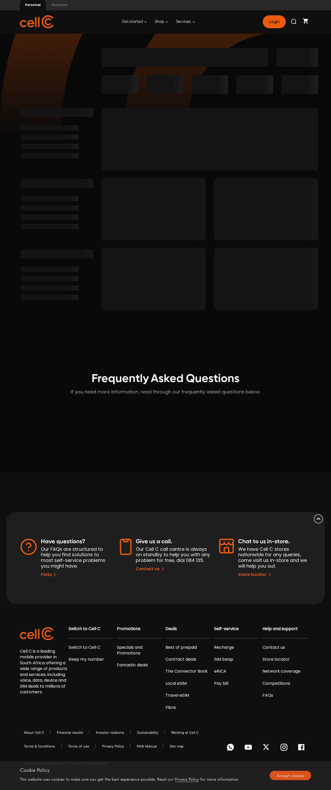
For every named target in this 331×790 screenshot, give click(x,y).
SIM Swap (223, 659)
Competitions (276, 683)
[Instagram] (284, 748)
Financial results (70, 732)
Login (274, 22)
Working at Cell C (185, 732)
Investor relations (110, 732)
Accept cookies (290, 775)
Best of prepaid (181, 647)
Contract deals (181, 659)
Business (59, 5)
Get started (133, 22)
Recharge (224, 647)
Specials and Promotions (129, 650)
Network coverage (281, 671)
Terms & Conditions (39, 746)
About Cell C (34, 732)
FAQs (46, 574)
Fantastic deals (132, 665)
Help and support (280, 629)
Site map (177, 746)
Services (184, 22)
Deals (171, 629)
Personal (33, 5)
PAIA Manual (147, 746)
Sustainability (147, 732)
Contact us (148, 569)
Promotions (128, 629)
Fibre (171, 707)
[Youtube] (249, 748)
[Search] (294, 22)
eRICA (220, 671)
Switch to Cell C (84, 629)
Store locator (252, 574)
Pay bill (221, 683)
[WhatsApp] (231, 748)
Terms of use (78, 746)
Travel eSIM (177, 695)
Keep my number (86, 659)
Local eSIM (176, 683)
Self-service (226, 629)
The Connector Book (187, 671)
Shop (160, 22)
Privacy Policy (113, 746)
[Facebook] (302, 748)
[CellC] (37, 21)
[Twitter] (267, 748)
